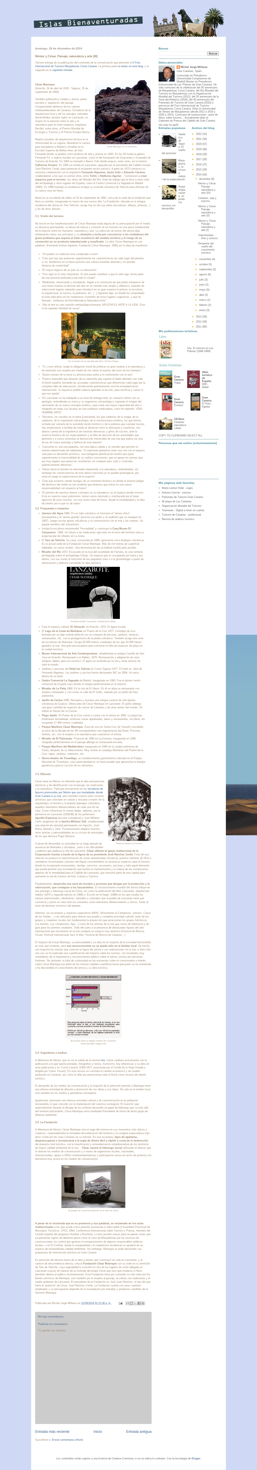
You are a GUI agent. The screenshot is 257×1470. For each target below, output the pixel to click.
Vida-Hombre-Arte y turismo (208, 237)
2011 (199, 326)
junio (202, 284)
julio (202, 279)
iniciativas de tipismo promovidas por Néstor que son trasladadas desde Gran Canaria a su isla (69, 792)
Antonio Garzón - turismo (176, 492)
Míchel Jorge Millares (194, 67)
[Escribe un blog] (132, 1303)
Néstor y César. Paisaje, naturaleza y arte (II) (207, 211)
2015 (199, 169)
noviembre (205, 259)
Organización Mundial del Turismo (181, 505)
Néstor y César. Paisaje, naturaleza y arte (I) (207, 225)
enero (202, 310)
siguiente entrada (62, 70)
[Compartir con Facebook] (139, 1303)
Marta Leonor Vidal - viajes (177, 487)
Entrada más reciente (52, 1432)
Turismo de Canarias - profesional (181, 514)
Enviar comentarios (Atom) (67, 1439)
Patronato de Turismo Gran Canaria (182, 497)
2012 (199, 321)
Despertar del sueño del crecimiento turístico (206, 248)
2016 (199, 164)
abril (202, 294)
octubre (204, 264)
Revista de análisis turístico (178, 519)
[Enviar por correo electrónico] (128, 1303)
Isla (103, 1060)
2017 (199, 159)
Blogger (196, 1458)
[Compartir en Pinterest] (143, 1303)
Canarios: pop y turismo (207, 200)
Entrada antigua (139, 1432)
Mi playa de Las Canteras (177, 501)
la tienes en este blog (130, 66)
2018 (199, 154)
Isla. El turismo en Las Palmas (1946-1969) (200, 350)
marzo (203, 299)
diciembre (205, 178)
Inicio (98, 1432)
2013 (199, 316)
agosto (203, 274)
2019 (199, 149)
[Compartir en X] (135, 1303)
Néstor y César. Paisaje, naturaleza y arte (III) (207, 188)
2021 (199, 138)
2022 (199, 133)
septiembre (206, 269)
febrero (203, 304)
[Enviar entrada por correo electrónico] (120, 1303)
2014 (199, 174)
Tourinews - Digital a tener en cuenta (183, 510)
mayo (202, 289)
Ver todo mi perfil (168, 124)
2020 (199, 143)
